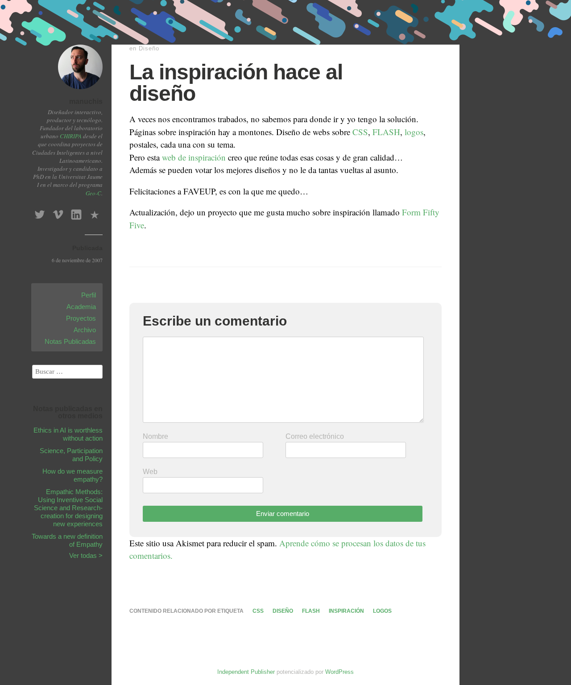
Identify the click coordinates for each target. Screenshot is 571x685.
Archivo (85, 330)
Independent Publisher (246, 671)
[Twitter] (40, 212)
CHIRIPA (71, 136)
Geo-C (93, 193)
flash (311, 611)
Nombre (155, 436)
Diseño (149, 48)
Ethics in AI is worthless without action (68, 434)
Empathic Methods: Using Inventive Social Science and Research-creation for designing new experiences (68, 508)
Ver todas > (86, 555)
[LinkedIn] (76, 212)
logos (414, 131)
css (258, 611)
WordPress (339, 671)
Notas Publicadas (70, 341)
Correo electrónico (315, 436)
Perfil (88, 295)
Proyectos (81, 318)
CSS (360, 131)
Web (150, 471)
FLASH (386, 131)
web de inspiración (194, 157)
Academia (81, 306)
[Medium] (95, 212)
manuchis (86, 101)
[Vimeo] (58, 212)
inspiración (346, 611)
